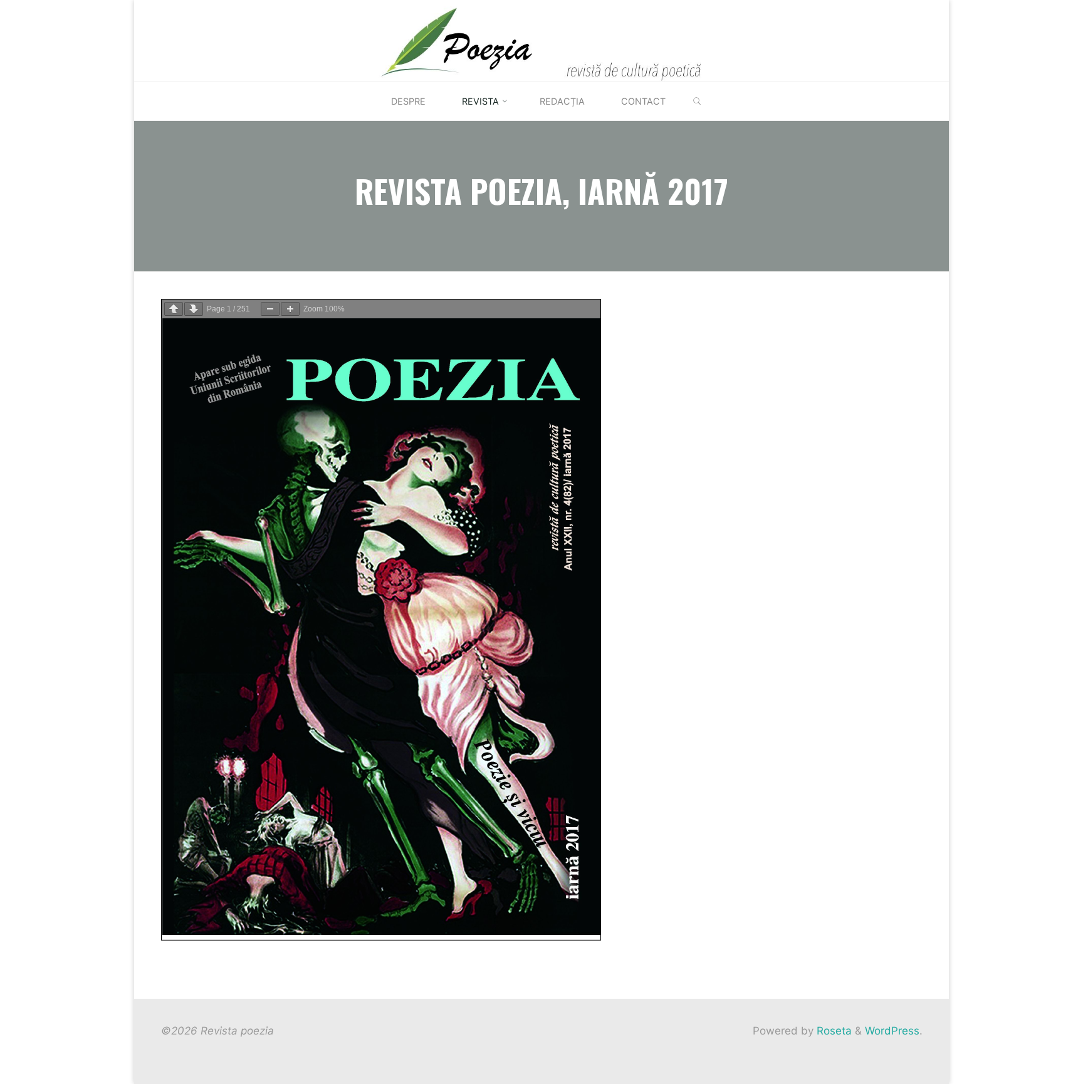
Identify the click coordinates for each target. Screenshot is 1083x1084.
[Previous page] (173, 309)
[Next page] (193, 309)
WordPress (892, 1030)
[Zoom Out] (270, 309)
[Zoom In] (290, 309)
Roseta (833, 1030)
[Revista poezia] (542, 40)
